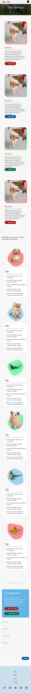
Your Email (5, 629)
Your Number (6, 636)
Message (5, 643)
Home (15, 671)
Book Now (11, 64)
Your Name (5, 622)
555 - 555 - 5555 (12, 608)
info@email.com (13, 613)
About (15, 675)
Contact (15, 682)
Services (15, 678)
